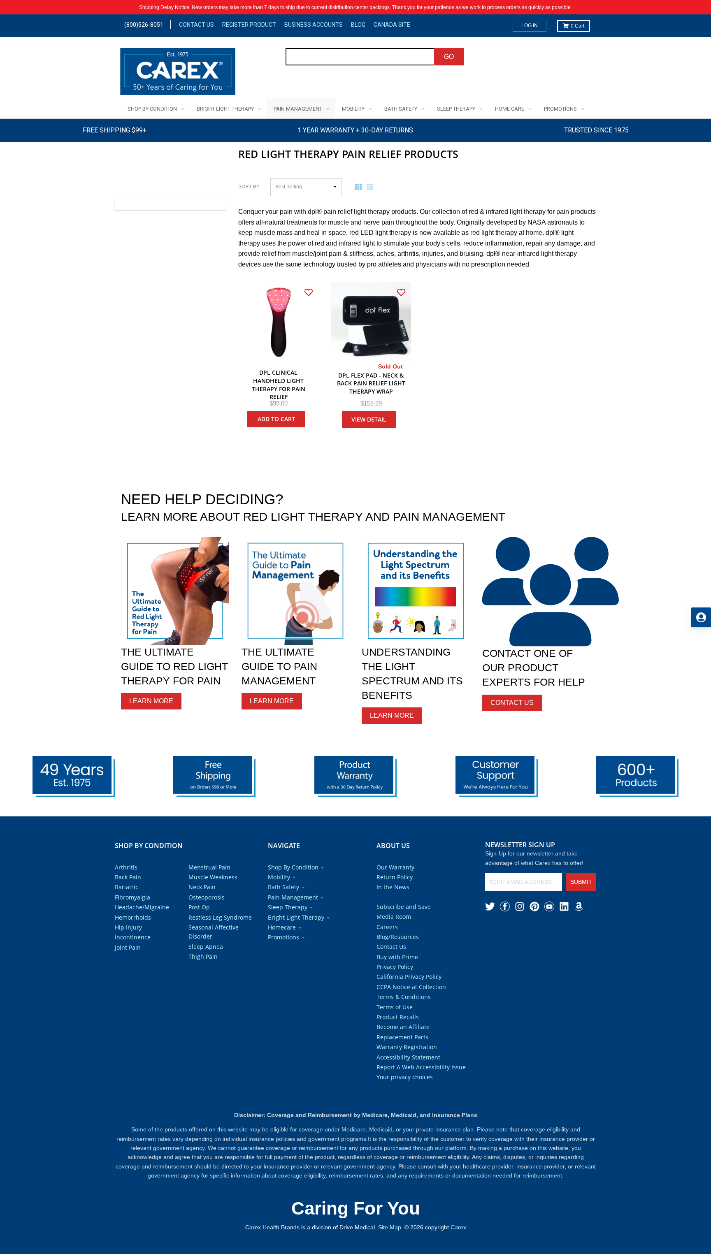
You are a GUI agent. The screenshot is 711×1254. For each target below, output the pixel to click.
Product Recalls (397, 1017)
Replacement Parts (402, 1037)
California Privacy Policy (408, 976)
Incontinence (133, 937)
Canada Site (392, 24)
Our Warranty (395, 867)
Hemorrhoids (133, 917)
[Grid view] (360, 186)
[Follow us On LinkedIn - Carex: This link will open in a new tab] (564, 906)
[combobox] (360, 56)
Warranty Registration (406, 1047)
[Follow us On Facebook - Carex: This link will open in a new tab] (505, 906)
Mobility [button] (279, 877)
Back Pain (128, 877)
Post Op (199, 907)
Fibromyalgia (132, 897)
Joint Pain (128, 947)
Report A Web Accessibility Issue (421, 1067)
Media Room (393, 916)
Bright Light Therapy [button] (296, 917)
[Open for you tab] (701, 617)
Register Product (249, 24)
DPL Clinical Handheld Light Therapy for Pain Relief (278, 385)
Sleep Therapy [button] (287, 907)
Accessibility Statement (408, 1057)
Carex (458, 1227)
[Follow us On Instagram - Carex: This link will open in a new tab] (520, 906)
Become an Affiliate (403, 1027)
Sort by (249, 187)
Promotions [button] (283, 937)
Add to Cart (276, 419)
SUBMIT (581, 881)
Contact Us (196, 24)
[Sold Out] (371, 322)
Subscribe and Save (403, 907)
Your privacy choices (404, 1077)
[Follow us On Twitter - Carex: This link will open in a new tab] (490, 906)
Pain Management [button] (293, 897)
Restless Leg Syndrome (220, 917)
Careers (387, 927)
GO (449, 56)
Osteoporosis (206, 897)
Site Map (389, 1227)
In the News (392, 887)
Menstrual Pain (209, 867)
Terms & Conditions (403, 997)
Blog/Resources (397, 937)
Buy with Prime (397, 957)
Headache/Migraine (142, 907)
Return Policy (394, 877)
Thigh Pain (203, 956)
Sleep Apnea (205, 946)
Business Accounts (313, 24)
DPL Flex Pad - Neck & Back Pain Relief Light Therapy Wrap (371, 383)
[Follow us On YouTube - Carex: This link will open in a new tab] (549, 906)
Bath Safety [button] (283, 887)
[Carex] (177, 73)
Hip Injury (128, 927)
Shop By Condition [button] (293, 867)
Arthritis (126, 867)
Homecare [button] (282, 927)
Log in (529, 25)
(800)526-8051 (143, 24)
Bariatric (126, 887)
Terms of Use (394, 1007)
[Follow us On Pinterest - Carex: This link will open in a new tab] (534, 906)
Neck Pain (202, 887)
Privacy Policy (394, 967)
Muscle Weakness (212, 877)
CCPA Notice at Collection (411, 987)
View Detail (368, 419)
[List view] (371, 186)
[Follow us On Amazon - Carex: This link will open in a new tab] (579, 906)
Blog (358, 24)
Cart (577, 26)
